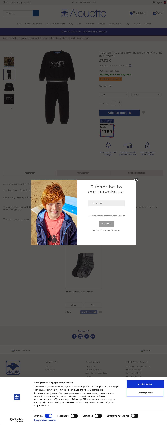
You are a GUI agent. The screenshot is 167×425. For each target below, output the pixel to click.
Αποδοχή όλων (145, 384)
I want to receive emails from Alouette (108, 215)
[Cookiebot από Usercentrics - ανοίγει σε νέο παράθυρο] (16, 420)
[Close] (136, 179)
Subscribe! (106, 224)
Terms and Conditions (110, 230)
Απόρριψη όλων (145, 393)
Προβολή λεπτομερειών (45, 420)
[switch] (74, 416)
